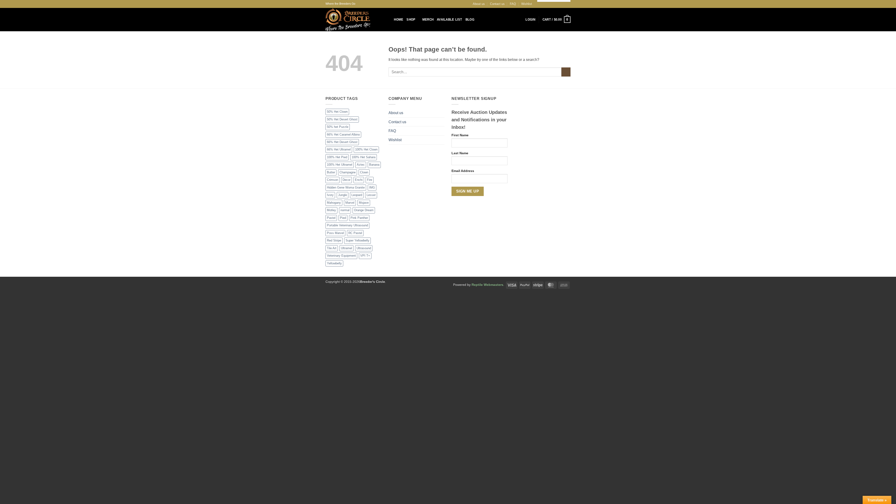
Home (398, 19)
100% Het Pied (337, 157)
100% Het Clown (366, 149)
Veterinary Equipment (341, 255)
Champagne (348, 172)
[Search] (389, 19)
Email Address (463, 171)
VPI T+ (365, 255)
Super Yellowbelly (357, 240)
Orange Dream (364, 210)
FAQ (513, 4)
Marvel (349, 202)
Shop (410, 19)
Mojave (364, 202)
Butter (331, 172)
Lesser (371, 195)
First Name (460, 135)
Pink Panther (359, 218)
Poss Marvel (335, 233)
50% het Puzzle (337, 127)
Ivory (330, 195)
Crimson (332, 180)
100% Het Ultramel (339, 164)
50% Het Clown (337, 111)
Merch (428, 19)
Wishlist (526, 4)
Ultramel (346, 248)
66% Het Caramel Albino (343, 134)
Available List (449, 19)
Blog (470, 19)
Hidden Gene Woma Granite (346, 187)
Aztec (361, 164)
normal (345, 210)
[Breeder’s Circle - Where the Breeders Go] (353, 19)
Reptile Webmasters (487, 285)
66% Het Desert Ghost (342, 142)
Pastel (331, 218)
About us (479, 4)
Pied (343, 218)
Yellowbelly (334, 263)
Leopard (356, 195)
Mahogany (334, 202)
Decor (346, 180)
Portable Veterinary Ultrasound (347, 225)
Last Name (460, 153)
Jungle (342, 195)
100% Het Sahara (363, 157)
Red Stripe (334, 240)
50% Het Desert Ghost (342, 119)
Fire (369, 180)
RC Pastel (355, 233)
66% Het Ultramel (339, 149)
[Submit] (565, 72)
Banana (374, 164)
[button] (530, 19)
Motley (331, 210)
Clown (364, 172)
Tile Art (331, 248)
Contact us (497, 4)
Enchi (359, 180)
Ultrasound (364, 248)
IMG (372, 187)
